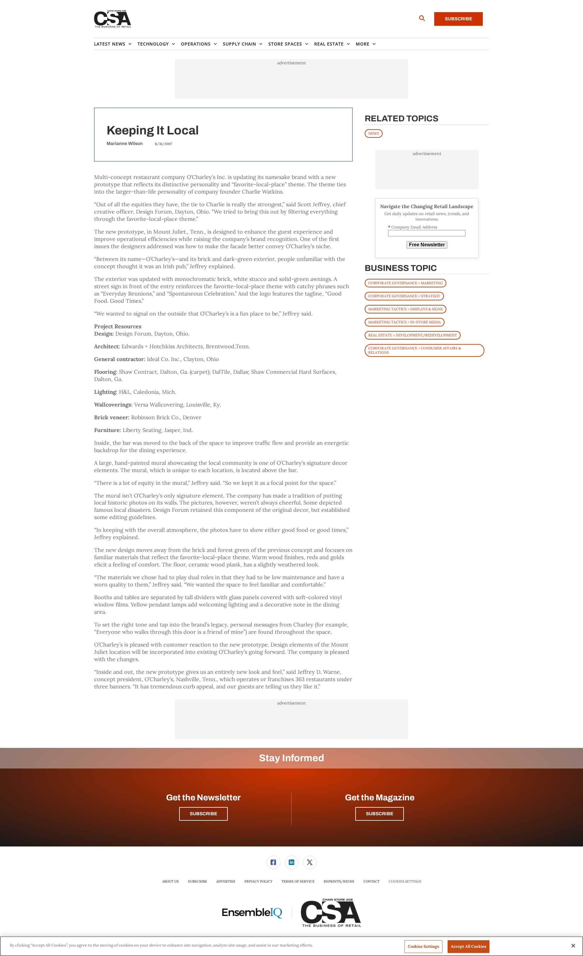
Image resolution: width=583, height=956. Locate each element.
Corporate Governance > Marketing (405, 283)
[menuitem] (116, 44)
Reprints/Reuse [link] (339, 881)
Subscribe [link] (197, 881)
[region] (291, 946)
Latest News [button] (109, 44)
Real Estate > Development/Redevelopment (412, 335)
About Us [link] (170, 881)
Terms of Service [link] (298, 881)
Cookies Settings (405, 881)
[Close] (573, 945)
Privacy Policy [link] (258, 881)
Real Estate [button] (329, 44)
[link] (273, 862)
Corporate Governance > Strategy (404, 296)
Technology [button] (153, 44)
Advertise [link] (225, 881)
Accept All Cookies (468, 946)
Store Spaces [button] (285, 44)
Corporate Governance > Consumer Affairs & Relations (414, 350)
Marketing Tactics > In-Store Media (404, 322)
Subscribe (458, 18)
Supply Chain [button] (239, 44)
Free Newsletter (427, 244)
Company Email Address (412, 227)
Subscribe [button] (203, 813)
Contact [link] (371, 881)
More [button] (363, 44)
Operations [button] (196, 44)
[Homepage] (112, 19)
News (373, 133)
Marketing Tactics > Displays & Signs (405, 309)
